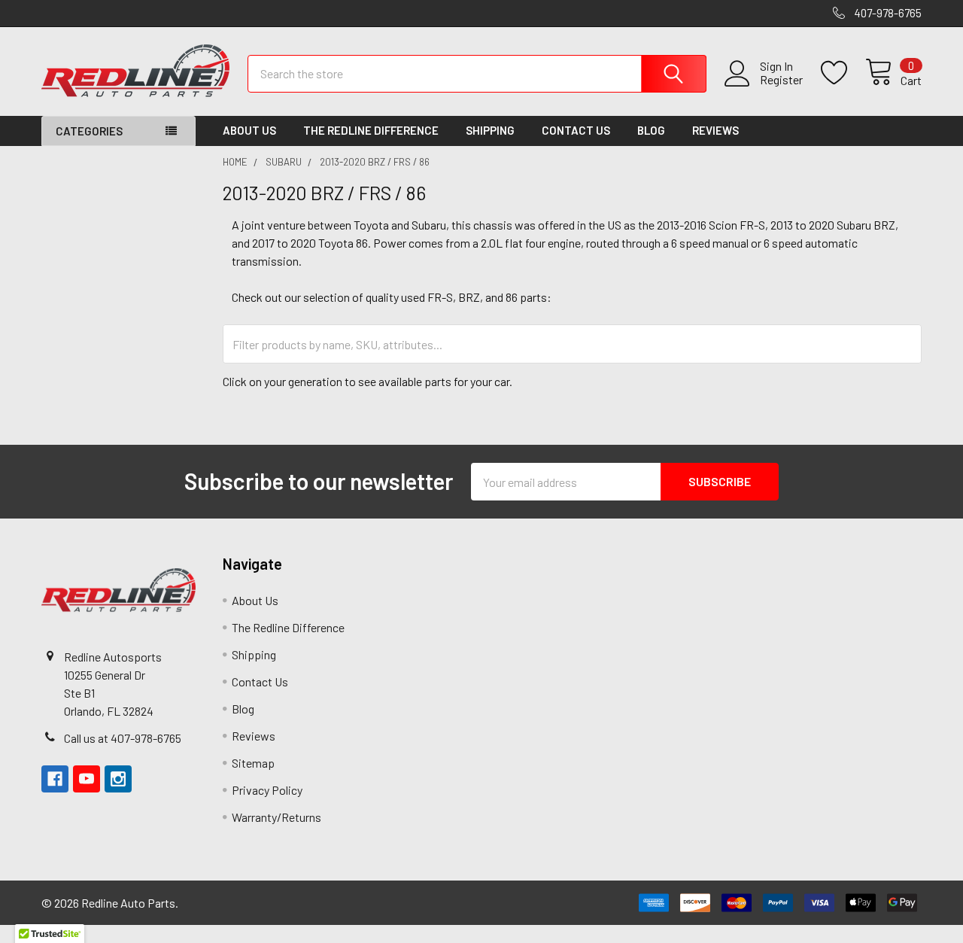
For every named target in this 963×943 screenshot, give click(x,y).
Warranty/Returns (276, 817)
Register (781, 80)
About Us (249, 130)
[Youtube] (86, 778)
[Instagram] (118, 778)
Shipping (490, 130)
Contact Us (576, 130)
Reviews (715, 130)
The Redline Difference (371, 130)
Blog (651, 130)
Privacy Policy (267, 790)
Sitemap (253, 763)
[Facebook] (54, 778)
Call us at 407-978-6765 (122, 738)
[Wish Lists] (843, 73)
